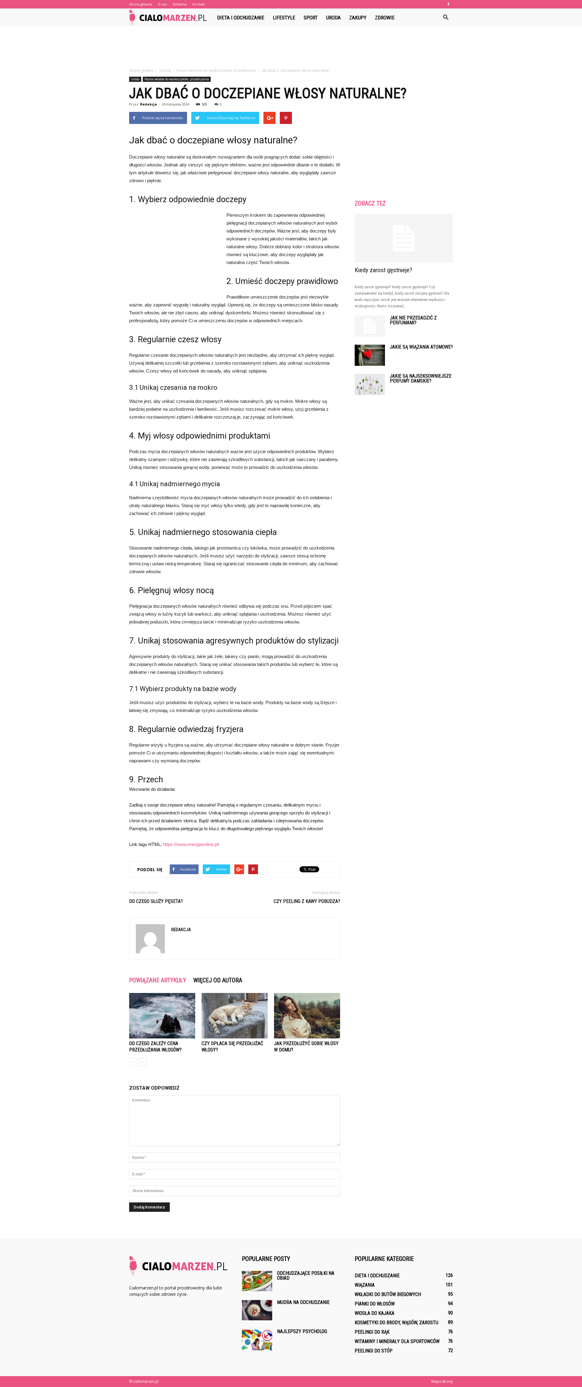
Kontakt (198, 4)
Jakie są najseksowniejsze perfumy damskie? (420, 378)
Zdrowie (385, 18)
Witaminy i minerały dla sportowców (397, 1341)
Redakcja (148, 104)
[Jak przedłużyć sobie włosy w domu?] (307, 1015)
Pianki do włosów (375, 1304)
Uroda (333, 18)
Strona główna (140, 4)
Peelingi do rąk (372, 1332)
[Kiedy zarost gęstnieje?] (404, 238)
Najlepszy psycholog (302, 1331)
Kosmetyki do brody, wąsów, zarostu (396, 1322)
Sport (311, 18)
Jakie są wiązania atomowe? (421, 347)
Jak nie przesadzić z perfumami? (413, 320)
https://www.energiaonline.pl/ (191, 844)
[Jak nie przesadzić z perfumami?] (370, 326)
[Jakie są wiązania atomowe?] (370, 355)
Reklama (180, 4)
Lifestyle (284, 18)
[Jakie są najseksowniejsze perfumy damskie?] (370, 384)
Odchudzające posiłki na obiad (305, 1275)
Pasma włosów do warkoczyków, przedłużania (177, 79)
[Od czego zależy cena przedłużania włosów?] (162, 1015)
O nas (162, 4)
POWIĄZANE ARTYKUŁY (157, 980)
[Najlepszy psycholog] (257, 1339)
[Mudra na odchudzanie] (257, 1310)
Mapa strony (442, 1381)
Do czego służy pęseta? (156, 901)
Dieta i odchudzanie (240, 18)
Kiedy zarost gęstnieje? (383, 270)
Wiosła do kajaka (374, 1313)
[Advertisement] (291, 47)
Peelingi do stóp (374, 1351)
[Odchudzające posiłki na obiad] (257, 1281)
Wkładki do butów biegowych (388, 1294)
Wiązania (365, 1285)
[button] (445, 17)
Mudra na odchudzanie (303, 1302)
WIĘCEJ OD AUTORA (217, 980)
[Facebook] (448, 4)
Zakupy (357, 18)
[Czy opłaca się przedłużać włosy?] (235, 1015)
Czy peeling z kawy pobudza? (307, 901)
